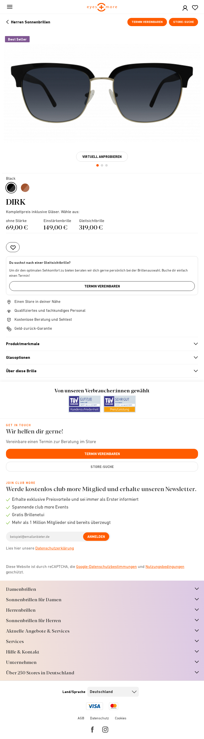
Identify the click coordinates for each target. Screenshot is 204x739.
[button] (185, 8)
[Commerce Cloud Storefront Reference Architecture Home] (102, 7)
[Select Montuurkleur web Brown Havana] (25, 188)
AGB (81, 718)
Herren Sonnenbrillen (30, 22)
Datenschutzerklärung (54, 548)
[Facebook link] (92, 730)
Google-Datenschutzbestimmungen (106, 566)
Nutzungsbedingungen (165, 566)
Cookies (120, 718)
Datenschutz (99, 718)
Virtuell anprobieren (102, 157)
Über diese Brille (100, 371)
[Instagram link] (105, 730)
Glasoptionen (100, 357)
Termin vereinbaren (147, 22)
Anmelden (96, 537)
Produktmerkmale (100, 343)
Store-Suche (183, 22)
